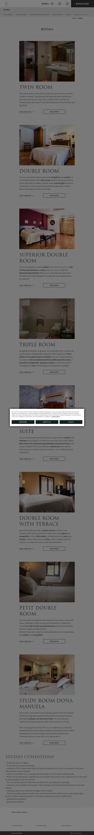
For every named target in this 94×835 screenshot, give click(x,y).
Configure (23, 422)
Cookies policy (55, 416)
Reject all (47, 422)
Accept (71, 422)
